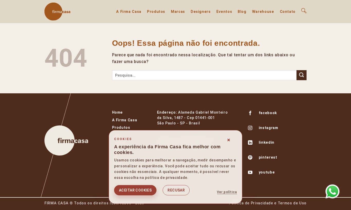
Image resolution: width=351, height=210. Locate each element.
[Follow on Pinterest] (250, 158)
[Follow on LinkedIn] (250, 143)
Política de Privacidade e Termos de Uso (268, 203)
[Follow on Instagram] (250, 128)
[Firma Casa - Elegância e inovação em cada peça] (70, 11)
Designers (201, 12)
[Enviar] (302, 75)
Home (117, 112)
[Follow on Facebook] (250, 113)
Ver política (227, 192)
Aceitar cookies (135, 190)
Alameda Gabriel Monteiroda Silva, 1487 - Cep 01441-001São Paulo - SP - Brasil (192, 117)
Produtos (156, 12)
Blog (242, 12)
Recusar (176, 190)
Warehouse (263, 12)
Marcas (178, 12)
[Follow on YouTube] (250, 173)
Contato (287, 12)
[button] (304, 10)
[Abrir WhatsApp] (332, 191)
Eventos (224, 12)
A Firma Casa (128, 12)
